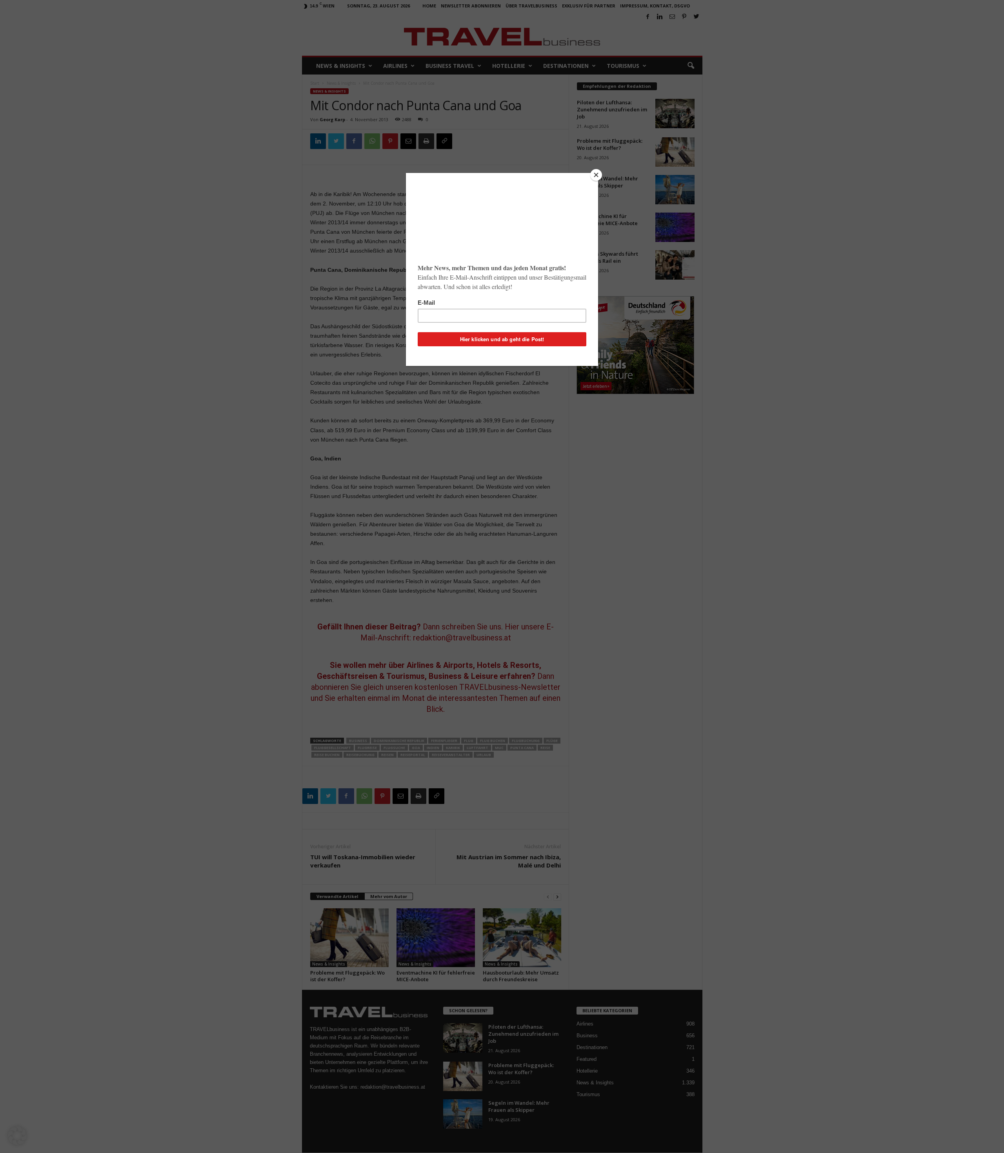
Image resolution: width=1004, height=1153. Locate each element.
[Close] (596, 175)
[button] (17, 1135)
